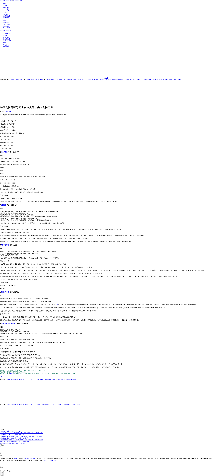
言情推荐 (6, 35)
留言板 (5, 44)
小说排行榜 (6, 34)
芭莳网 (27, 458)
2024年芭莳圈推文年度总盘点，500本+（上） (20, 379)
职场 (56, 304)
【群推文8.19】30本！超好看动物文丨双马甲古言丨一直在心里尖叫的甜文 (21, 433)
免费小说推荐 (7, 40)
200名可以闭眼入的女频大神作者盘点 (46, 379)
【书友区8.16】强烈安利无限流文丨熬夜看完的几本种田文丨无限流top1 (21, 436)
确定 (2, 475)
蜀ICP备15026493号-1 (50, 460)
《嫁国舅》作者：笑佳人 (16, 79)
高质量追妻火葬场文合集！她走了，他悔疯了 (13, 443)
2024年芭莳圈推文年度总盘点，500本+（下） (48, 404)
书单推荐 (8, 111)
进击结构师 (5, 292)
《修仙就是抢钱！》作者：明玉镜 (55, 79)
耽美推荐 (6, 37)
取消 (2, 473)
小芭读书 (32, 458)
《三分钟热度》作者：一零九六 (94, 79)
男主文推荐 (6, 39)
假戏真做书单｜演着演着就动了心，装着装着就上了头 (16, 441)
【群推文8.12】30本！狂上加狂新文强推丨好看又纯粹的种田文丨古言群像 (21, 440)
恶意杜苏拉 (5, 245)
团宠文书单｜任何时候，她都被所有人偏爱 (12, 434)
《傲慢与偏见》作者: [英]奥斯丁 (34, 79)
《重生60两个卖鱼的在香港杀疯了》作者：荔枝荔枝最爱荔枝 (123, 79)
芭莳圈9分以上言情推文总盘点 (67, 379)
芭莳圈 (12, 373)
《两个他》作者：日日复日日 (75, 79)
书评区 (5, 42)
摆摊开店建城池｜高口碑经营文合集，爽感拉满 (14, 438)
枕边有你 (4, 152)
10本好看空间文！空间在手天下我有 (10, 431)
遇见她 (3, 205)
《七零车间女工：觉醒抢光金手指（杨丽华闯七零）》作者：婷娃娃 (162, 79)
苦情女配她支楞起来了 (9, 323)
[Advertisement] (49, 65)
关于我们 (6, 46)
